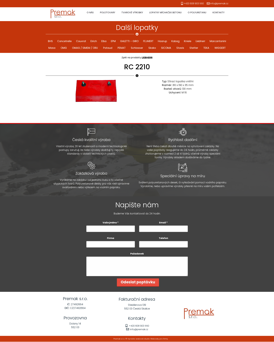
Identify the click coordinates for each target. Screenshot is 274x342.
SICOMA (166, 48)
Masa (51, 48)
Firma (110, 238)
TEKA (206, 48)
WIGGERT (220, 48)
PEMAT (122, 48)
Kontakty (218, 12)
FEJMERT (148, 41)
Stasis (180, 48)
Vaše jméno (111, 222)
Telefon (163, 238)
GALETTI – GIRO (129, 41)
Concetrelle (64, 41)
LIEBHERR (147, 57)
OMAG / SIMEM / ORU (85, 48)
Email (163, 222)
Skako (152, 48)
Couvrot (81, 41)
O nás (90, 12)
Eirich (93, 41)
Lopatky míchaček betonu (165, 12)
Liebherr (200, 41)
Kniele (187, 41)
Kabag (175, 41)
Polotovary (107, 12)
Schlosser (137, 48)
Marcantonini (218, 41)
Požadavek (137, 253)
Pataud (107, 48)
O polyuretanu (197, 12)
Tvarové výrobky (132, 12)
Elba (103, 41)
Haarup (162, 41)
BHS (50, 41)
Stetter (194, 48)
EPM (113, 41)
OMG (64, 48)
